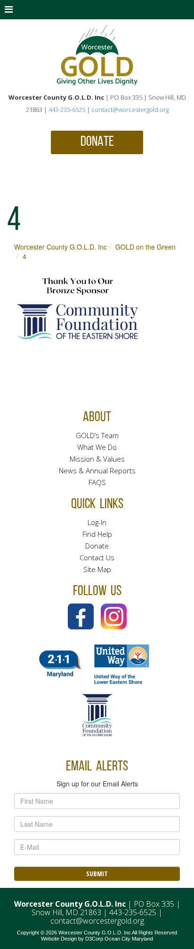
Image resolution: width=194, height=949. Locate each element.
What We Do (97, 447)
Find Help (97, 534)
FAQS (97, 482)
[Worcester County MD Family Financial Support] (97, 55)
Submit (97, 873)
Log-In (97, 522)
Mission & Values (97, 458)
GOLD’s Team (97, 435)
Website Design (59, 938)
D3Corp (94, 938)
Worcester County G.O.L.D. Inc (60, 246)
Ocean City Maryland (129, 938)
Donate (97, 545)
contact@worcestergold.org (130, 109)
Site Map (97, 569)
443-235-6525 (66, 109)
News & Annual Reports (97, 470)
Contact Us (97, 557)
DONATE (97, 142)
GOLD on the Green (145, 246)
